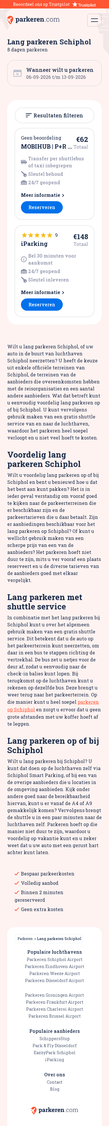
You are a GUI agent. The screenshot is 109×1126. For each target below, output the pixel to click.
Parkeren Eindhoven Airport (54, 966)
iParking (54, 1059)
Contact (54, 1082)
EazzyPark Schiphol (55, 1052)
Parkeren (25, 938)
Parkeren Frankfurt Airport (54, 1002)
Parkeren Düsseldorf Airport (54, 980)
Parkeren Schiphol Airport (55, 959)
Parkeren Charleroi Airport (54, 1009)
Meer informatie (40, 195)
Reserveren (41, 207)
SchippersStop (55, 1038)
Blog (54, 1089)
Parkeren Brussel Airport (54, 1016)
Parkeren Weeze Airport (54, 973)
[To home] (33, 20)
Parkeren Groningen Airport (54, 995)
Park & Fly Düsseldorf (55, 1045)
